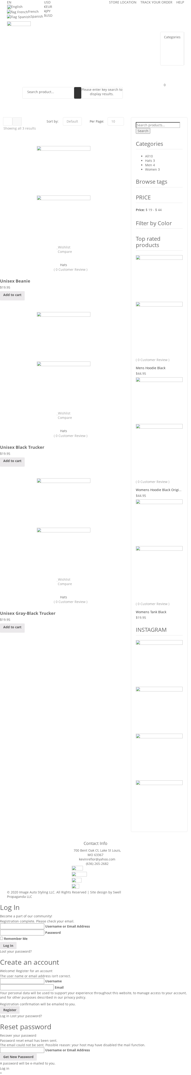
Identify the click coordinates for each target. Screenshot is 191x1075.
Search (143, 131)
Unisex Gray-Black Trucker (27, 613)
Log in (4, 1016)
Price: (140, 210)
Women (151, 169)
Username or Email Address (67, 926)
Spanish (37, 16)
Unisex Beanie (15, 281)
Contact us (113, 40)
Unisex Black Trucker (22, 447)
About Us (65, 31)
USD (47, 2)
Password (53, 932)
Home (46, 31)
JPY (47, 11)
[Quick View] (63, 256)
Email (59, 987)
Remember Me (15, 938)
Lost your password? (16, 951)
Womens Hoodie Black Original (160, 490)
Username (53, 981)
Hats (63, 265)
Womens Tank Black (151, 612)
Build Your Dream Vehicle (101, 31)
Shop (73, 40)
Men (148, 165)
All (147, 156)
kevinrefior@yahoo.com (97, 859)
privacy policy (74, 997)
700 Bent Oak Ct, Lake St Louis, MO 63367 (97, 852)
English (17, 6)
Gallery (90, 40)
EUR (48, 6)
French (33, 11)
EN (9, 2)
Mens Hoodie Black (150, 368)
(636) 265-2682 (97, 863)
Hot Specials (52, 40)
